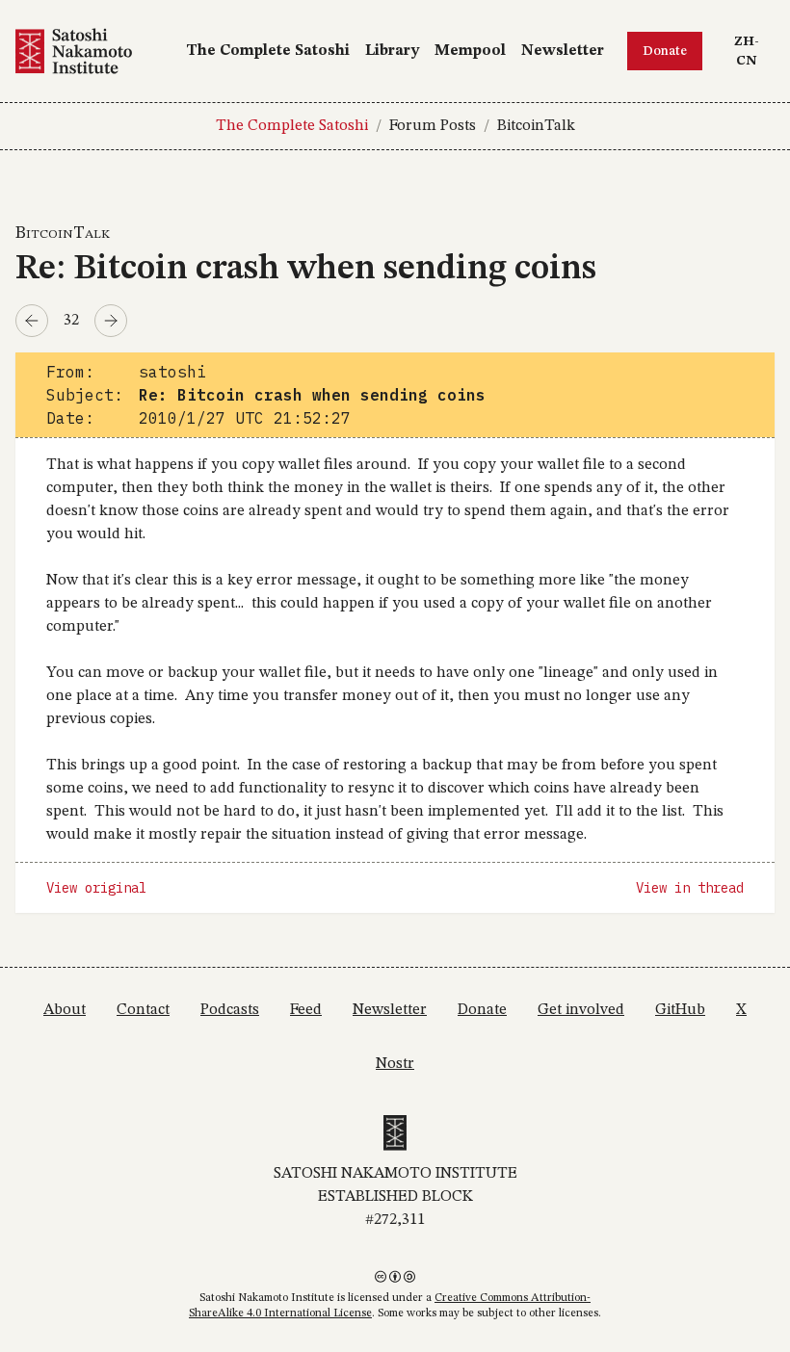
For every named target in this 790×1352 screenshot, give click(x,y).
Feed (306, 1010)
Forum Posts (432, 126)
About (64, 1010)
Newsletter (562, 51)
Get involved (581, 1010)
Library (392, 51)
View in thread (690, 888)
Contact (143, 1010)
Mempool (470, 51)
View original (96, 888)
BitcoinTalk (536, 126)
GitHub (680, 1010)
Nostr (395, 1064)
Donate (665, 51)
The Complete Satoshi (268, 51)
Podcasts (229, 1010)
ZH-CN (754, 50)
